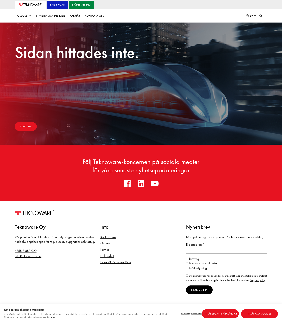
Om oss (22, 15)
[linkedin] (141, 183)
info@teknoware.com (28, 256)
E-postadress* (195, 244)
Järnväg (193, 259)
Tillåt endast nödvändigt (221, 313)
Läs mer (51, 317)
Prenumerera (199, 289)
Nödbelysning (197, 268)
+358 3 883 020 (26, 251)
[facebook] (127, 183)
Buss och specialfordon (203, 263)
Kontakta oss (94, 15)
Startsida (25, 126)
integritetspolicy (257, 280)
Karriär (75, 15)
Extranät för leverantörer (115, 262)
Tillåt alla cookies (259, 313)
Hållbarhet (107, 256)
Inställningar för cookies (190, 314)
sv (251, 15)
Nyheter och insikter (50, 15)
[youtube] (154, 183)
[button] (261, 15)
